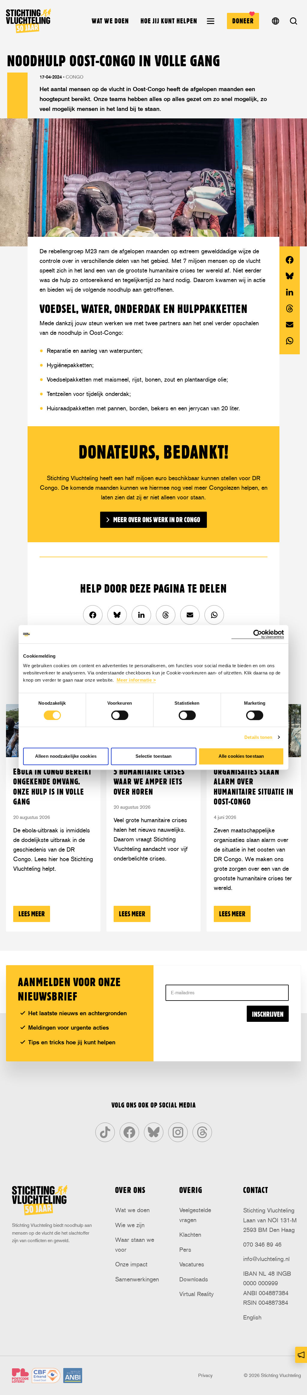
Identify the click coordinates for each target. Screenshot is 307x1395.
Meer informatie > (136, 680)
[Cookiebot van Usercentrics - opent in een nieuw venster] (257, 634)
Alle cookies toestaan (241, 756)
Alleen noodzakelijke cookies (66, 756)
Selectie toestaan (154, 756)
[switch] (119, 715)
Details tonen (258, 737)
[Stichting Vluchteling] (28, 21)
